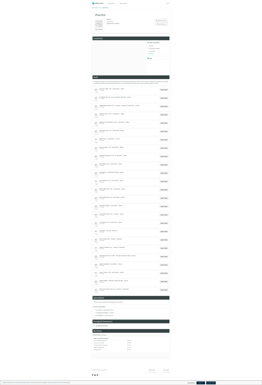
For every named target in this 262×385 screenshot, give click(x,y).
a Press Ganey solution (99, 370)
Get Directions (162, 24)
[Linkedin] (95, 375)
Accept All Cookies (211, 382)
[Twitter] (97, 375)
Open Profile (164, 89)
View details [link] (150, 53)
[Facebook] (92, 375)
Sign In (167, 3)
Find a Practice (123, 3)
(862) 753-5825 (162, 20)
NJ (100, 7)
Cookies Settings (191, 382)
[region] (131, 383)
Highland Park (105, 7)
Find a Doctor (111, 3)
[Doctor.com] (97, 3)
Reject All (201, 382)
